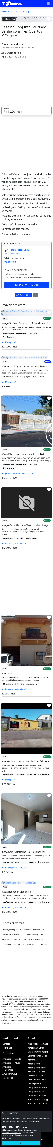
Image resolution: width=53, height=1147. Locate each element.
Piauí (43, 1124)
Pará (43, 1116)
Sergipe (46, 1144)
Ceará (30, 1096)
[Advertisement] (26, 126)
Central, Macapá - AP (11, 974)
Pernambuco (34, 1124)
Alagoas (37, 1088)
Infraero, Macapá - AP (34, 984)
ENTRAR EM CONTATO (26, 329)
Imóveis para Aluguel (12, 1107)
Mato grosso (34, 1108)
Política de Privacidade (11, 1132)
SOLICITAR (10, 306)
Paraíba (31, 1120)
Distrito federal (41, 1096)
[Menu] (48, 3)
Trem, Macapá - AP (35, 979)
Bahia (41, 1092)
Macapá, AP (11, 79)
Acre (30, 1088)
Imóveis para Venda (11, 1103)
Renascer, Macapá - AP (34, 974)
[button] (5, 44)
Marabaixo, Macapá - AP (12, 989)
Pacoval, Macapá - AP (11, 984)
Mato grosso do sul (37, 1112)
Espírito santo (34, 1100)
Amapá (45, 1088)
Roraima (42, 1140)
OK (21, 1143)
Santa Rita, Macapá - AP (12, 979)
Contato (6, 1088)
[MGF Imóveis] (11, 3)
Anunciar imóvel (10, 1118)
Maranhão (33, 1104)
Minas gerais (34, 1116)
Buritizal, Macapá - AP (37, 989)
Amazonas (33, 1092)
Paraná (39, 1120)
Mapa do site (8, 1122)
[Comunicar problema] (35, 340)
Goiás (44, 1100)
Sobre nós (7, 1092)
